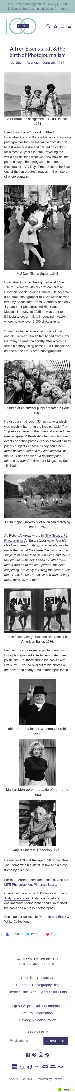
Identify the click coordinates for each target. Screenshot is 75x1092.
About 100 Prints (54, 992)
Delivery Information (50, 1006)
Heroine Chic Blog (22, 992)
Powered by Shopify (49, 1078)
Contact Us (45, 978)
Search (26, 978)
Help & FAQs (20, 1006)
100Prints (26, 1078)
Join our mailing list (37, 1031)
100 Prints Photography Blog (38, 985)
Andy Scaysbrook (17, 898)
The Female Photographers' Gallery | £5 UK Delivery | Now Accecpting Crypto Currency (37, 6)
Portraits (45, 917)
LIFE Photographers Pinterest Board (30, 884)
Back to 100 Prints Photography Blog (38, 961)
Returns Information (37, 1013)
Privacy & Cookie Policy (37, 1020)
